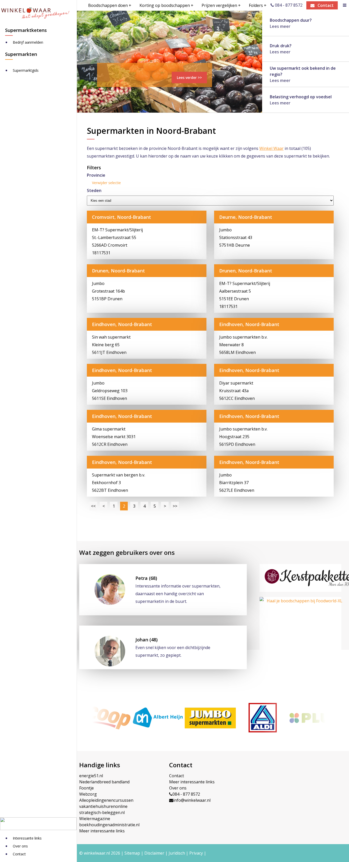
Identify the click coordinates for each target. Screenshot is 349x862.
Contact (19, 854)
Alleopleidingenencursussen (106, 800)
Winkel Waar (271, 148)
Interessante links (27, 838)
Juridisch (177, 853)
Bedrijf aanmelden (28, 42)
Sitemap (132, 853)
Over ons (20, 846)
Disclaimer (154, 853)
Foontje (86, 788)
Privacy (196, 853)
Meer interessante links (102, 831)
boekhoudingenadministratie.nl (109, 825)
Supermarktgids (26, 70)
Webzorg (88, 794)
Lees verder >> (189, 77)
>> (175, 506)
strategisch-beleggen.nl (102, 812)
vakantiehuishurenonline (103, 806)
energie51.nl (91, 776)
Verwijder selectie (106, 182)
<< (93, 506)
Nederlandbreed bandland (104, 782)
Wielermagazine (94, 818)
